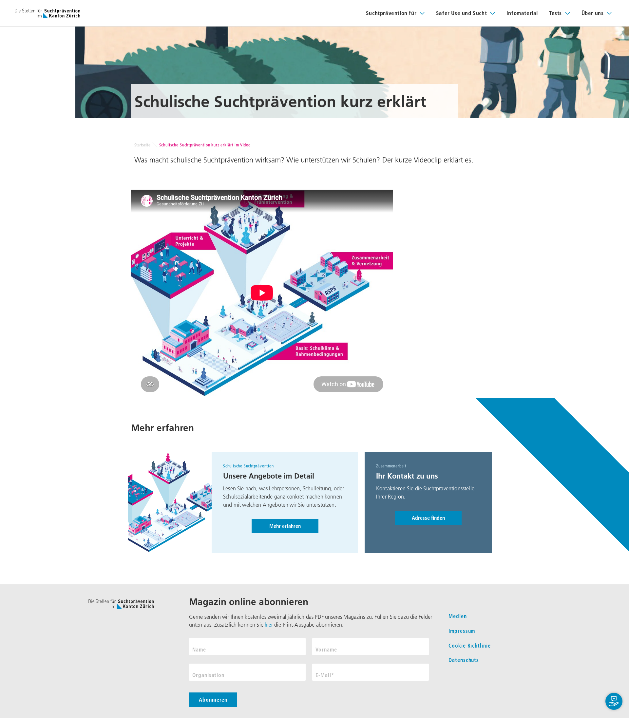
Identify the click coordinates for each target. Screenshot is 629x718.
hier (269, 624)
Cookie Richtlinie (469, 645)
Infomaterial (522, 12)
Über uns (592, 12)
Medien (457, 616)
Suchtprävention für (391, 12)
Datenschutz (463, 660)
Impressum (461, 631)
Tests (555, 12)
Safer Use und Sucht (461, 12)
